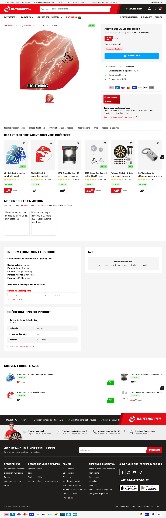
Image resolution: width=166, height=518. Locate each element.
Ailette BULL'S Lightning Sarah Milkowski (14, 175)
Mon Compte (68, 469)
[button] (17, 223)
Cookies (159, 507)
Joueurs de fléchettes (48, 17)
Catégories (9, 17)
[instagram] (129, 472)
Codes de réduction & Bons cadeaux (43, 481)
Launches (26, 17)
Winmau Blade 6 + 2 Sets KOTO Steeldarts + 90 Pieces (122, 175)
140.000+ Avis (156, 2)
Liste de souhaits (70, 494)
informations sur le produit (61, 128)
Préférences (68, 498)
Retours (7, 477)
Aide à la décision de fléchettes (102, 469)
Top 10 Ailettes (29, 26)
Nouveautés (94, 477)
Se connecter (68, 473)
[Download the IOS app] (128, 488)
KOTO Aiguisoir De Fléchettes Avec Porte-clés (150, 175)
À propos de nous (35, 469)
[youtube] (135, 472)
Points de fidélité (35, 477)
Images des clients (37, 128)
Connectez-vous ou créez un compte (118, 117)
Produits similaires (110, 128)
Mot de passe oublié (71, 481)
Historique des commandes (74, 490)
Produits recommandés (14, 128)
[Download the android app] (149, 488)
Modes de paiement (12, 481)
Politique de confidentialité (142, 507)
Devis (6, 485)
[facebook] (122, 472)
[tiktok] (141, 472)
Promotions (94, 473)
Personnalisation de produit (100, 490)
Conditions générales (121, 507)
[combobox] (76, 9)
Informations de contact (14, 469)
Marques (93, 485)
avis (96, 128)
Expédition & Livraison (13, 473)
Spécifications (84, 128)
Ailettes (18, 26)
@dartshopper (43, 205)
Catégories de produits (98, 494)
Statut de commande (72, 485)
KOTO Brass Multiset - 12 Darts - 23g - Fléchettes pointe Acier (68, 175)
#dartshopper (28, 205)
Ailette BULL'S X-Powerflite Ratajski (39, 175)
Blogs (30, 473)
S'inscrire (67, 477)
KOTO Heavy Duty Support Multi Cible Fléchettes (96, 175)
